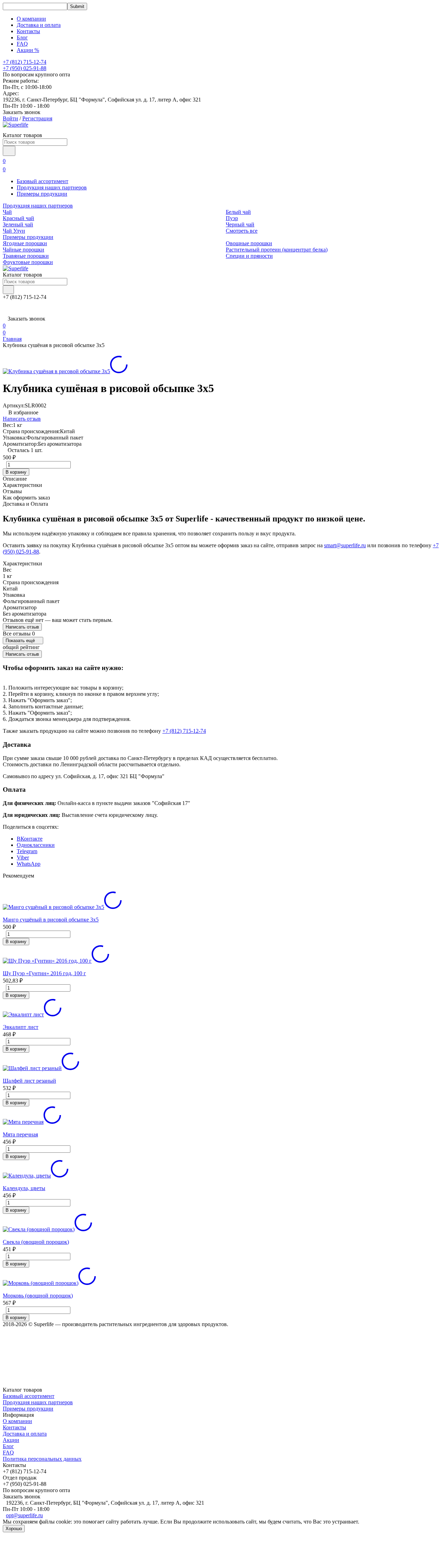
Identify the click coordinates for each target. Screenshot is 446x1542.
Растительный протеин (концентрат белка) (277, 250)
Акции (11, 1440)
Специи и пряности (249, 256)
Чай (7, 212)
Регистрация (37, 118)
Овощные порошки (249, 243)
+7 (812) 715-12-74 (184, 731)
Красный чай (18, 218)
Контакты (28, 31)
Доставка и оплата (39, 25)
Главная (12, 339)
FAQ (22, 44)
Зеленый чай (18, 224)
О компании (31, 19)
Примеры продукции (42, 194)
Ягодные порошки (25, 243)
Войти (10, 118)
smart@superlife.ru (345, 545)
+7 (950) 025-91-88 (24, 68)
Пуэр (232, 218)
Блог (22, 37)
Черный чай (240, 224)
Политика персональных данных (42, 1459)
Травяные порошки (26, 256)
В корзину (16, 472)
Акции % (28, 50)
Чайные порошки (23, 250)
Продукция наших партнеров (52, 187)
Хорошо (14, 1528)
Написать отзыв (22, 419)
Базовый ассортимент (42, 181)
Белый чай (238, 212)
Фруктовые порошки (28, 262)
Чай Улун (14, 231)
